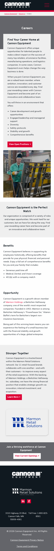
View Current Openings (26, 456)
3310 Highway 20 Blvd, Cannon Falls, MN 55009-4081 (16, 516)
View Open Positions (19, 144)
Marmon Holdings (14, 302)
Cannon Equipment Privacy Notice (27, 540)
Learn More (13, 397)
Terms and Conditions (27, 546)
